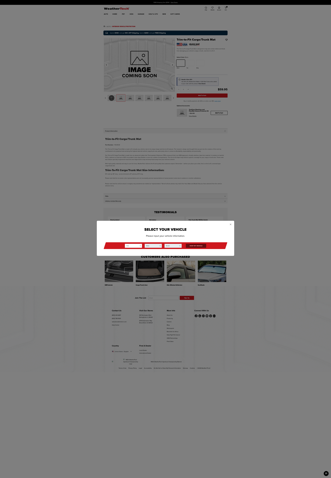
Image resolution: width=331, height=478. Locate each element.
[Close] (231, 224)
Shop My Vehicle (196, 246)
